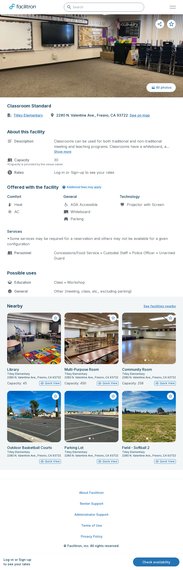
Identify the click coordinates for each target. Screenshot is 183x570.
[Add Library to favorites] (55, 318)
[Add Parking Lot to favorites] (113, 396)
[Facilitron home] (22, 10)
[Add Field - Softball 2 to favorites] (170, 396)
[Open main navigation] (173, 7)
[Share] (159, 24)
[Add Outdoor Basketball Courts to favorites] (55, 396)
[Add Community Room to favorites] (170, 318)
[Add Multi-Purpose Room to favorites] (113, 318)
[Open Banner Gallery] (91, 55)
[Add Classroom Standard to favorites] (171, 24)
